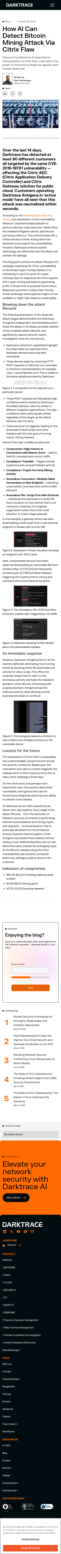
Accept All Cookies (30, 1548)
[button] (51, 5)
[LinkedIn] (5, 1231)
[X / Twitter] (11, 1231)
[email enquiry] (32, 1231)
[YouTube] (18, 1231)
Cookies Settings (30, 1539)
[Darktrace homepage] (26, 1224)
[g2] (25, 1231)
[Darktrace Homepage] (19, 5)
